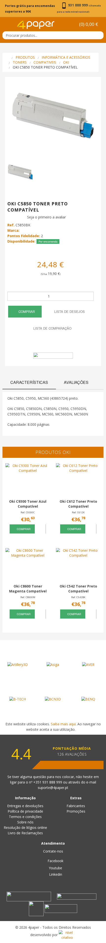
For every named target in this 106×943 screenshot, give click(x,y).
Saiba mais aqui (63, 724)
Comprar (26, 311)
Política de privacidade (25, 811)
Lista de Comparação (51, 328)
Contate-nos (53, 851)
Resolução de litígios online (25, 827)
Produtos (25, 57)
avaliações (76, 382)
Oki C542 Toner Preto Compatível (78, 588)
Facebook (55, 860)
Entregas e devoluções (25, 805)
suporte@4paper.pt (53, 787)
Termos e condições (25, 816)
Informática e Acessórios (66, 57)
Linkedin (55, 874)
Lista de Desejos (69, 311)
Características (29, 382)
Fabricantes (76, 805)
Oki (66, 62)
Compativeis (45, 62)
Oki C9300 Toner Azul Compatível (27, 504)
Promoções (76, 811)
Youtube (55, 868)
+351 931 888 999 (48, 782)
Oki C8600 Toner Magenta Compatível (28, 588)
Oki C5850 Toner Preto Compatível (45, 67)
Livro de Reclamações (25, 833)
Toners (20, 62)
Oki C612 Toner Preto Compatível (78, 504)
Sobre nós (25, 822)
